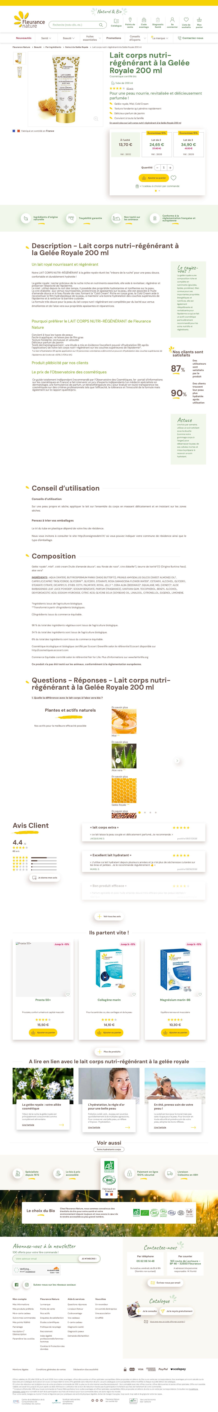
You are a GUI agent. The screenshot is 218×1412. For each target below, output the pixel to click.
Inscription (18, 1331)
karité (138, 301)
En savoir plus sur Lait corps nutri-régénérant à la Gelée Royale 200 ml (145, 123)
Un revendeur (101, 1304)
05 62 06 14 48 (145, 1261)
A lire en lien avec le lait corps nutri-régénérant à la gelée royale (109, 1061)
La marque (45, 1304)
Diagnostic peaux (76, 1331)
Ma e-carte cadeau (21, 1313)
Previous (118, 760)
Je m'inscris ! (89, 1258)
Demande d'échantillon (78, 1335)
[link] (144, 23)
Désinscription (19, 1334)
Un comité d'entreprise (106, 1309)
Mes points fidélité (21, 1322)
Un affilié (99, 1317)
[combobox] (78, 25)
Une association (102, 1313)
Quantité (147, 167)
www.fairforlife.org (138, 657)
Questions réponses (77, 1304)
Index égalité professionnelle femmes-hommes (52, 1338)
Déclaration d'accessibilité (85, 1369)
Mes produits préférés (23, 1309)
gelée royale (42, 283)
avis (130, 89)
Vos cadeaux (74, 1317)
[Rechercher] (101, 25)
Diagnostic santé (75, 1327)
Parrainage (18, 1327)
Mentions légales (20, 1369)
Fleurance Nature (21, 47)
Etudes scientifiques (49, 1322)
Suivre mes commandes (24, 1317)
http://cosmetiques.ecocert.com (50, 650)
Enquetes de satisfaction (52, 1317)
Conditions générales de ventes (51, 1369)
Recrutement (46, 1331)
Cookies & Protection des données (52, 1347)
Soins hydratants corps (109, 1149)
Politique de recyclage (50, 1327)
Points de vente (47, 1309)
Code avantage (75, 1313)
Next (177, 760)
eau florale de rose (69, 293)
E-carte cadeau (75, 1322)
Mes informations (21, 1304)
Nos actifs (45, 1313)
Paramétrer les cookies (24, 1338)
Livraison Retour (75, 1309)
